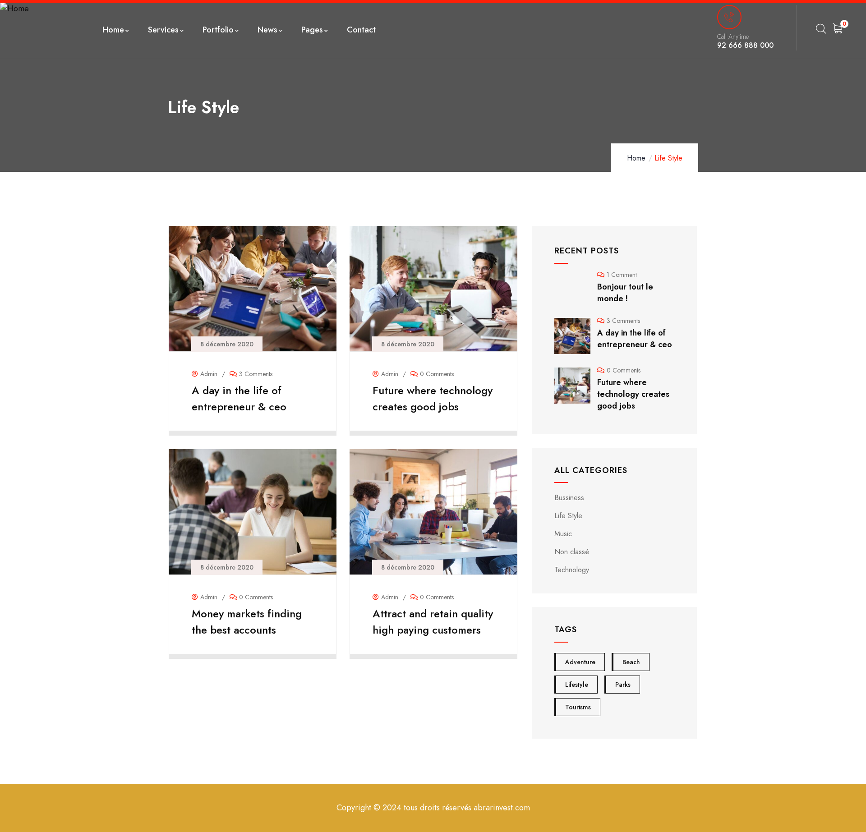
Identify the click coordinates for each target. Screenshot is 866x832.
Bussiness (569, 497)
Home (636, 158)
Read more (248, 423)
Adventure (580, 662)
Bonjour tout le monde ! (625, 292)
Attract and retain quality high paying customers (433, 622)
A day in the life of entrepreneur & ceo (239, 398)
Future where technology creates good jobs (433, 398)
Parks (623, 684)
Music (563, 534)
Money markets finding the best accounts (247, 622)
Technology (571, 570)
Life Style (568, 515)
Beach (631, 662)
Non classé (571, 552)
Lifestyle (576, 684)
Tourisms (578, 707)
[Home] (14, 9)
